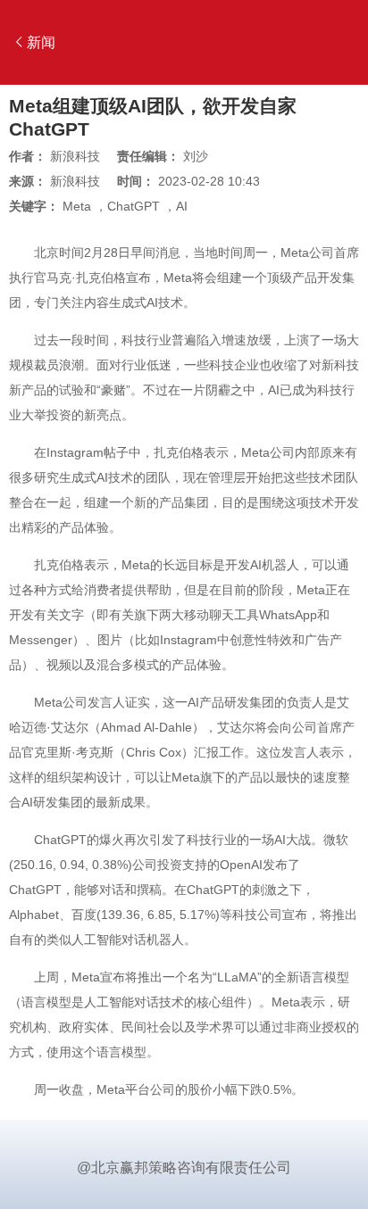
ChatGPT (133, 206)
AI (182, 206)
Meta (77, 206)
